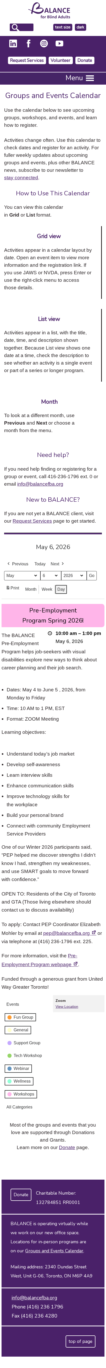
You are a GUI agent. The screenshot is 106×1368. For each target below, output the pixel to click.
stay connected (21, 177)
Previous (20, 564)
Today (40, 564)
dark (81, 27)
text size (62, 27)
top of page (80, 1341)
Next (55, 564)
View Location (67, 1006)
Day (61, 589)
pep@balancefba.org (69, 933)
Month (31, 589)
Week (47, 589)
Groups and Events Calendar (54, 1251)
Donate (84, 60)
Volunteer (60, 60)
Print (12, 589)
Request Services (27, 60)
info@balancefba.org (40, 484)
